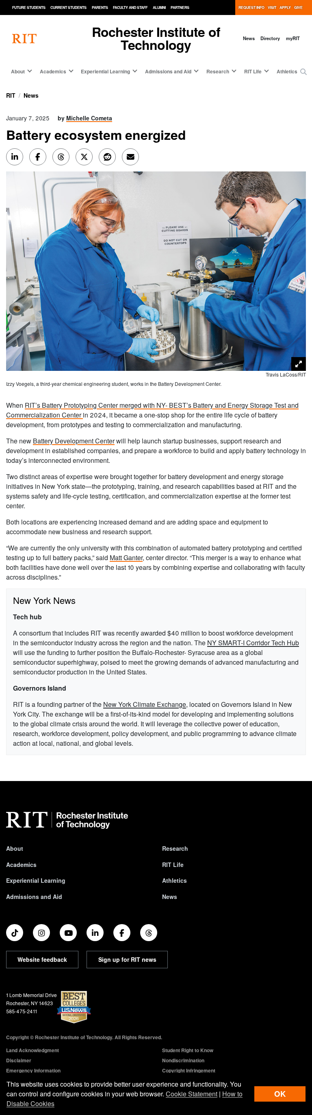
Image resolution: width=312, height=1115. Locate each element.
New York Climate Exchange (144, 704)
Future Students (29, 7)
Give (298, 7)
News (249, 38)
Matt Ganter (126, 557)
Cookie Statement (191, 1093)
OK (280, 1093)
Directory (270, 38)
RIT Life (173, 864)
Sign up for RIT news (127, 959)
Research (175, 848)
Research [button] (217, 71)
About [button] (18, 71)
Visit (272, 7)
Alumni (159, 7)
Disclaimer (18, 1060)
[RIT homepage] (24, 38)
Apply (285, 7)
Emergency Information (33, 1070)
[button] (303, 72)
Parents (100, 7)
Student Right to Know (187, 1050)
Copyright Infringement (188, 1070)
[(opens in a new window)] (14, 932)
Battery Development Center (74, 440)
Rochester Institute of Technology (156, 38)
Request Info (251, 7)
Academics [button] (53, 71)
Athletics (287, 71)
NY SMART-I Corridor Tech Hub (253, 642)
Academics (21, 864)
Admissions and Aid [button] (168, 71)
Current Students (68, 7)
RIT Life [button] (253, 71)
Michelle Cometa (89, 118)
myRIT (293, 38)
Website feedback (42, 959)
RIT (10, 95)
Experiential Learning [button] (105, 71)
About (14, 848)
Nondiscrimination (183, 1060)
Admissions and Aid (34, 896)
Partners (180, 7)
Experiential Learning (35, 880)
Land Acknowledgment (32, 1050)
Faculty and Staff (130, 7)
